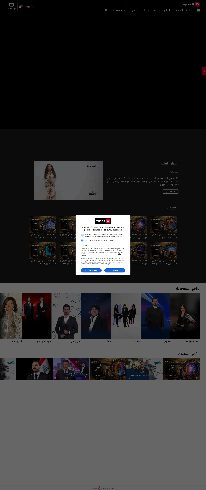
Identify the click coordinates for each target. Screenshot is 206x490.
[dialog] (103, 245)
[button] (103, 245)
